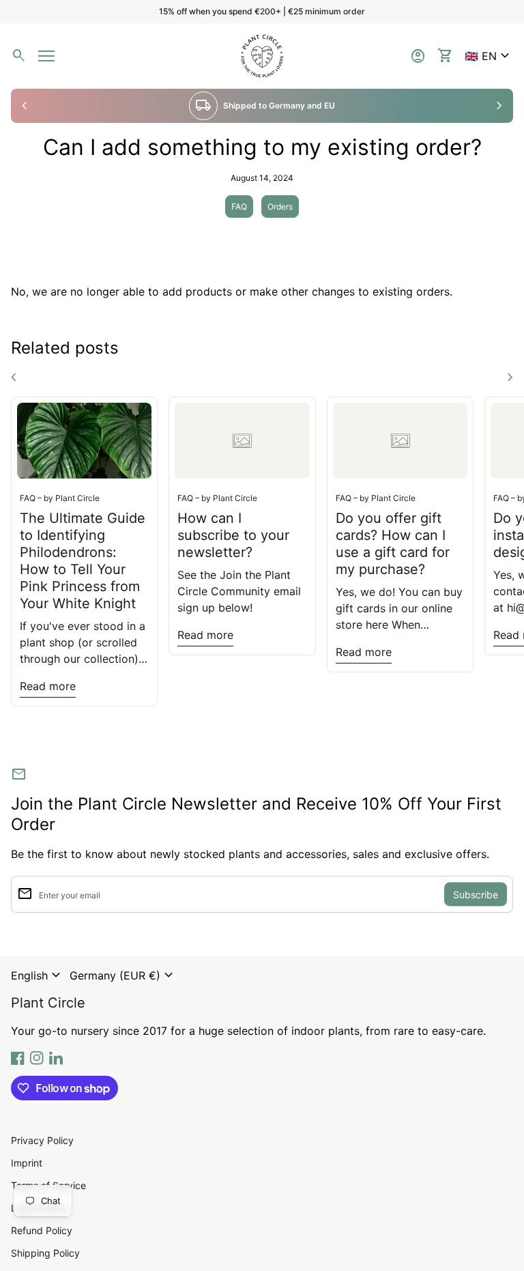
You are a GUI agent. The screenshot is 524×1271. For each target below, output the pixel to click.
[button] (489, 56)
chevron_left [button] (24, 106)
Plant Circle (48, 1003)
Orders (280, 206)
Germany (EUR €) (123, 975)
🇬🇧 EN (489, 56)
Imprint (26, 1163)
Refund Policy (41, 1230)
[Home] (262, 54)
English (37, 975)
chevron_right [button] (499, 106)
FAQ (239, 206)
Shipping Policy (45, 1253)
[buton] (37, 975)
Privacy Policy (42, 1140)
